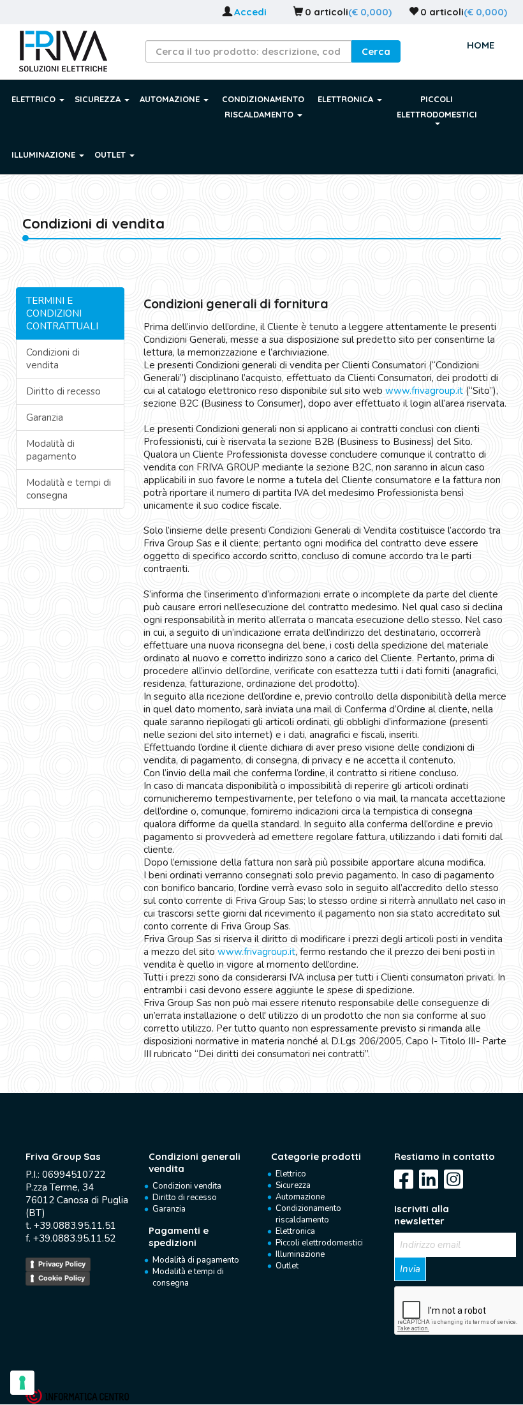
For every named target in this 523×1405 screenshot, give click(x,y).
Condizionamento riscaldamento (308, 1214)
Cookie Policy (61, 1278)
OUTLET (111, 154)
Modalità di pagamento (51, 450)
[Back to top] (49, 1383)
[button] (376, 51)
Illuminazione (300, 1254)
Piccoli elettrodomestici (319, 1243)
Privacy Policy (61, 1263)
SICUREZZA (99, 99)
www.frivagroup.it (424, 390)
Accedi (250, 12)
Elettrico (291, 1174)
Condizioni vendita (186, 1186)
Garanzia (44, 417)
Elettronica (295, 1231)
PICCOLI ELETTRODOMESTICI (437, 106)
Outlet (287, 1266)
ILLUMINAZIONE (44, 154)
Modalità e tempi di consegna (68, 489)
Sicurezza (293, 1185)
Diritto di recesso (63, 391)
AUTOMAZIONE (171, 99)
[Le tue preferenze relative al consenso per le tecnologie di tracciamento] (22, 1383)
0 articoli (326, 12)
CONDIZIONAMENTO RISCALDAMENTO (263, 106)
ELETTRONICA (347, 99)
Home (480, 45)
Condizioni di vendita (53, 359)
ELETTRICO (34, 99)
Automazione (300, 1197)
